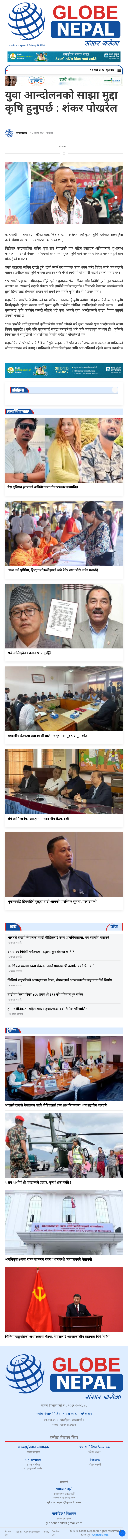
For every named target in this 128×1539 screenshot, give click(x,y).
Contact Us (56, 1533)
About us (8, 1533)
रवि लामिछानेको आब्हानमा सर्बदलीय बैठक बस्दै (38, 819)
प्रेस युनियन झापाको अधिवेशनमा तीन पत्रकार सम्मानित (43, 487)
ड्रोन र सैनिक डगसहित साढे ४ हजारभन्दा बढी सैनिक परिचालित (48, 1009)
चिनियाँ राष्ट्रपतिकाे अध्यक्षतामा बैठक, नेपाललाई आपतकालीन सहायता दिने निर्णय (60, 980)
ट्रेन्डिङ (11, 1030)
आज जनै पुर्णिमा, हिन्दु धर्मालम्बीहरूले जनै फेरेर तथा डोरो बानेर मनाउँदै (53, 570)
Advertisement (32, 1531)
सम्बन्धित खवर (18, 412)
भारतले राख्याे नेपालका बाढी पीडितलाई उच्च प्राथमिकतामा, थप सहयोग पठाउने (58, 938)
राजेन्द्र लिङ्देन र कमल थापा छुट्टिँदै (30, 653)
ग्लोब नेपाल (21, 133)
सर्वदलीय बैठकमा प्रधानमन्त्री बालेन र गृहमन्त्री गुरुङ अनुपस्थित (47, 736)
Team (19, 1531)
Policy (46, 1531)
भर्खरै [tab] (13, 927)
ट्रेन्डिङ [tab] (114, 927)
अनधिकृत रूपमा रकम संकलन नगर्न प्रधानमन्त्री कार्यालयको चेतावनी (51, 966)
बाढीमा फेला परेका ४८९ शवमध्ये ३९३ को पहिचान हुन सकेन (45, 995)
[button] (119, 70)
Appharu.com (100, 1535)
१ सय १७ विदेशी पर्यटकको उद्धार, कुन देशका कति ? (41, 952)
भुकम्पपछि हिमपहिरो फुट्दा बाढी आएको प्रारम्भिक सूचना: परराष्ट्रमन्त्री (52, 902)
